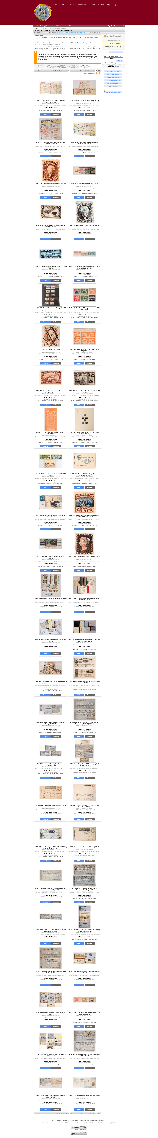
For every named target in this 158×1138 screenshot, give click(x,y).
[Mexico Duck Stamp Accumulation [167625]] (50, 585)
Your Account (74, 1120)
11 (68, 70)
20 (93, 70)
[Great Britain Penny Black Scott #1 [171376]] (84, 543)
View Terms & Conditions (113, 83)
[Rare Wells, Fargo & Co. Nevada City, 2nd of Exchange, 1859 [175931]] (50, 875)
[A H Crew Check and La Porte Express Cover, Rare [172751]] (84, 792)
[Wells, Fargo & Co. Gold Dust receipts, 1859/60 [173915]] (50, 1082)
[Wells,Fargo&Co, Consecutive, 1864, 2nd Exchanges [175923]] (50, 916)
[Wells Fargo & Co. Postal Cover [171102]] (50, 792)
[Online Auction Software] (79, 1128)
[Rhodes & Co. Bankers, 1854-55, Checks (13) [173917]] (50, 1041)
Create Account (119, 26)
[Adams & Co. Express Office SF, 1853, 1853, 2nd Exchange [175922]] (50, 834)
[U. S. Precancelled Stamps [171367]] (84, 170)
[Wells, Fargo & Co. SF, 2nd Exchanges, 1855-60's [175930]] (50, 751)
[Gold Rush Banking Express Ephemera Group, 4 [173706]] (50, 709)
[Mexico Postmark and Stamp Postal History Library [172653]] (84, 585)
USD (44, 32)
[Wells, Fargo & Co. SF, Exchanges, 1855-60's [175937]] (84, 751)
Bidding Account (61, 26)
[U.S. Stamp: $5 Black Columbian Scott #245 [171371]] (84, 378)
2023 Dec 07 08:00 (51, 66)
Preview (98, 32)
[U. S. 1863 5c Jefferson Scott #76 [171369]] (50, 170)
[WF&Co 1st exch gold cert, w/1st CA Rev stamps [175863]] (50, 958)
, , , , (70, 32)
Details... (45, 114)
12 (71, 70)
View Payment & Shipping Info (113, 80)
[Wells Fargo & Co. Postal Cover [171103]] (84, 834)
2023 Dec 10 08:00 (85, 66)
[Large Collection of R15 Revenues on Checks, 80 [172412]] (50, 87)
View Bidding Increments (113, 74)
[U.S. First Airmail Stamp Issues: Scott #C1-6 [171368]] (84, 295)
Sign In (110, 26)
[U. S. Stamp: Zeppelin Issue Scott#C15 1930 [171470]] (50, 253)
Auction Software (82, 1135)
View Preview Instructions (113, 71)
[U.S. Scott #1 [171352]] (50, 336)
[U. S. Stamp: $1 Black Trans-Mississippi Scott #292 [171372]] (50, 212)
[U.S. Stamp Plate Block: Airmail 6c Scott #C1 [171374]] (84, 336)
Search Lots (50, 26)
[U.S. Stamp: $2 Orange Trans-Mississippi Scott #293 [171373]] (50, 378)
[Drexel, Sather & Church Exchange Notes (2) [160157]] (84, 668)
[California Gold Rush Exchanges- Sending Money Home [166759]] (84, 916)
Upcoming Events (81, 5)
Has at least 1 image (110, 63)
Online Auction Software (80, 1129)
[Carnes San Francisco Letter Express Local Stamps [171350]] (84, 999)
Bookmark (56, 114)
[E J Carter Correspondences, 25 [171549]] (84, 1082)
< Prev (37, 70)
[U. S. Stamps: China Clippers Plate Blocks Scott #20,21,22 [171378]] (84, 253)
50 (96, 70)
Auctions (92, 5)
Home (56, 5)
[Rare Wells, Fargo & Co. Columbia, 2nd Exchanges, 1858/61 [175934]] (84, 709)
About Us (63, 5)
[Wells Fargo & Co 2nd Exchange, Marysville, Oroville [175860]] (84, 875)
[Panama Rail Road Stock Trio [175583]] (84, 87)
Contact (71, 5)
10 (90, 70)
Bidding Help (72, 26)
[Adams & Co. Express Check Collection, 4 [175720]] (84, 958)
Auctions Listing (39, 26)
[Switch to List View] (99, 73)
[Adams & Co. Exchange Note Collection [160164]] (50, 999)
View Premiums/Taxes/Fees (113, 77)
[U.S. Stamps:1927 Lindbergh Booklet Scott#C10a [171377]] (84, 461)
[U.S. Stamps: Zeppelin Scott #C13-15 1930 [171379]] (50, 461)
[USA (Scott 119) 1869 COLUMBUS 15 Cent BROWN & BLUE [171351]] (84, 502)
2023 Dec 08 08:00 (62, 66)
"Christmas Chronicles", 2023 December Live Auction (54, 28)
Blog (114, 5)
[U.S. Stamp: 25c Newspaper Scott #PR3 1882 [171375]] (50, 419)
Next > (81, 70)
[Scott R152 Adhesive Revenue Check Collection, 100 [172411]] (84, 129)
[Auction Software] (79, 1135)
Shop (108, 5)
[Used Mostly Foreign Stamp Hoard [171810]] (50, 668)
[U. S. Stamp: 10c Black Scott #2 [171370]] (84, 212)
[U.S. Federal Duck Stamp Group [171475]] (50, 295)
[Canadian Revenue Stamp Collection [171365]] (50, 543)
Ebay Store (101, 5)
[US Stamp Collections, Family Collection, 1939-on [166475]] (50, 502)
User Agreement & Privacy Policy (96, 1120)
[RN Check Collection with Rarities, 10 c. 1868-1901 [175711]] (50, 129)
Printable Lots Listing (113, 86)
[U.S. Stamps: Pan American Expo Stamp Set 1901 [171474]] (84, 419)
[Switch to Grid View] (96, 73)
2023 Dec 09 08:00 (74, 66)
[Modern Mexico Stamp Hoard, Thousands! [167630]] (50, 626)
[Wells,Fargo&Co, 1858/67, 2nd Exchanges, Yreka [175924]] (84, 1041)
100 (99, 70)
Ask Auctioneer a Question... (113, 92)
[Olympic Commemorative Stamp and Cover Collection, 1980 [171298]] (84, 626)
